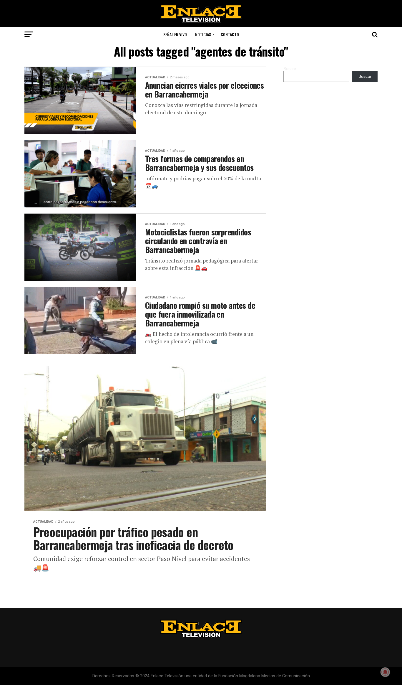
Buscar (289, 68)
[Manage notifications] (385, 672)
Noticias (203, 34)
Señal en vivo (175, 34)
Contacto (230, 34)
